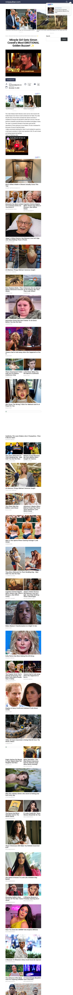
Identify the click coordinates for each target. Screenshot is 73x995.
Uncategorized (10, 79)
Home (6, 36)
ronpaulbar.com (12, 2)
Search (48, 36)
